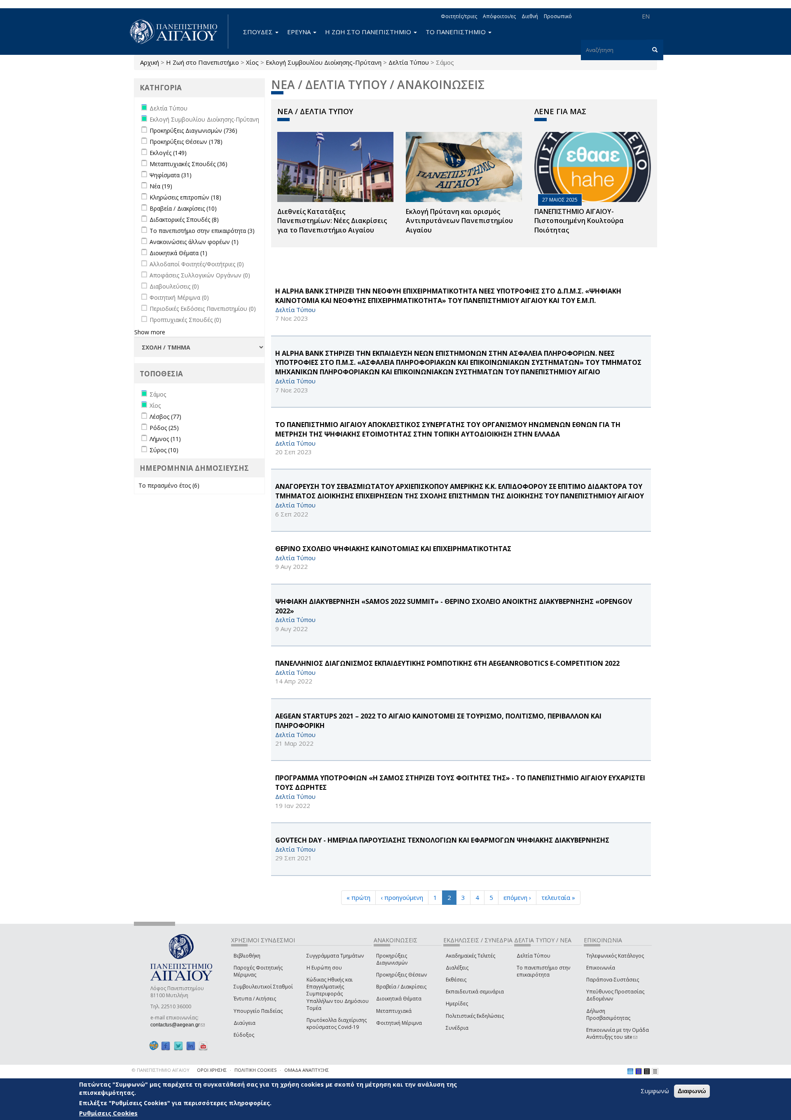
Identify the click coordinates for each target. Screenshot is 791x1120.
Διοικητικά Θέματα (398, 998)
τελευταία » (558, 897)
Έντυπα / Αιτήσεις (255, 998)
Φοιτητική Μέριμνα (399, 1022)
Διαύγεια (244, 1022)
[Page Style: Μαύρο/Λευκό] (655, 1071)
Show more (149, 332)
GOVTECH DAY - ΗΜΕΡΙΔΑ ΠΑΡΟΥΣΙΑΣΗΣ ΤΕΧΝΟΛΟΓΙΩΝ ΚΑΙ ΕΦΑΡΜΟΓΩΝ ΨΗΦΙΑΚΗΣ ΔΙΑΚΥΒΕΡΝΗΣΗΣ (442, 840)
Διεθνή (530, 16)
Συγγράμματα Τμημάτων (335, 955)
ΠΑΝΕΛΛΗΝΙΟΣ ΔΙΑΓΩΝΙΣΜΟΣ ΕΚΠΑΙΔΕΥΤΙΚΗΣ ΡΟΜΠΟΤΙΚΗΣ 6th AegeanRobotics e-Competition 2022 (447, 663)
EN (646, 16)
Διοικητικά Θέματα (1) (178, 253)
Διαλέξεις (457, 967)
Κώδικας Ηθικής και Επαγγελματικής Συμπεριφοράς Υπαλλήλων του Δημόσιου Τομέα (338, 994)
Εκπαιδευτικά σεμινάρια (475, 991)
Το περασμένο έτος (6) (168, 485)
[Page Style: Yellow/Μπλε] (638, 1071)
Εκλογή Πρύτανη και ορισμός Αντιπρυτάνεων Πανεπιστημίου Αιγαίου (459, 221)
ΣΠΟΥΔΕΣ (258, 32)
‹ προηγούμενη (402, 897)
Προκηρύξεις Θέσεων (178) (186, 142)
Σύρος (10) (164, 450)
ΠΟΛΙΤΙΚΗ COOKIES (255, 1070)
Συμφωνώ (655, 1091)
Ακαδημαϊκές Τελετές (470, 955)
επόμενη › (517, 897)
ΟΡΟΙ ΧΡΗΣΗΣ (212, 1070)
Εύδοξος (244, 1034)
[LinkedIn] (190, 1045)
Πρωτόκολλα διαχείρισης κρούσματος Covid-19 (337, 1024)
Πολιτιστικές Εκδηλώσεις (475, 1015)
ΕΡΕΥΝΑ (299, 32)
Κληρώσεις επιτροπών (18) (185, 197)
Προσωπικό (558, 16)
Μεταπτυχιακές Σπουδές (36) (188, 164)
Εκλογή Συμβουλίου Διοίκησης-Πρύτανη (323, 62)
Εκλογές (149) (168, 153)
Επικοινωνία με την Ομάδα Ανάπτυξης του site (617, 1033)
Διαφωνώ (692, 1090)
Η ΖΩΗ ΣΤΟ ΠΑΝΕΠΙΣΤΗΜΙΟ (369, 32)
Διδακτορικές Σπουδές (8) (184, 219)
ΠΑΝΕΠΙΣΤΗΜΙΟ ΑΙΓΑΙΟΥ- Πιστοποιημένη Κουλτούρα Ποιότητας (579, 221)
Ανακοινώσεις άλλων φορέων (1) (194, 242)
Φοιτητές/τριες (459, 16)
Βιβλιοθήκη (247, 955)
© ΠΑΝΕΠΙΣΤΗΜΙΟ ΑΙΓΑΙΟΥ (161, 1070)
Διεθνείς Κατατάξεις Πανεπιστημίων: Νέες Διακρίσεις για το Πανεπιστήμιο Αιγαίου (332, 221)
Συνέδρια (457, 1027)
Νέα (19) (161, 186)
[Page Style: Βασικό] (630, 1071)
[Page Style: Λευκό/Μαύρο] (647, 1071)
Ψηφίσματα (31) (171, 175)
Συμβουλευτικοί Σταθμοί (263, 986)
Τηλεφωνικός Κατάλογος (615, 955)
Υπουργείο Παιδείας (258, 1010)
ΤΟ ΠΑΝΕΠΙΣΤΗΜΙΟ (456, 32)
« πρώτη (358, 897)
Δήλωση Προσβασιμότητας (608, 1014)
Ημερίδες (457, 1003)
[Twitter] (178, 1045)
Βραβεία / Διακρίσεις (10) (183, 208)
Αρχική (149, 62)
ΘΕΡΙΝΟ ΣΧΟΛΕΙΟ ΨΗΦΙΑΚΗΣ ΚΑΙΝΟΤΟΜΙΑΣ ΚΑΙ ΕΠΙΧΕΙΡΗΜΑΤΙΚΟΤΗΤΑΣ (393, 548)
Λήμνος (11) (165, 439)
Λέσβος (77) (165, 416)
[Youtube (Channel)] (203, 1045)
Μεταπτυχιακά (394, 1010)
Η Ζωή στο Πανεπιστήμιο (202, 62)
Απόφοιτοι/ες (499, 16)
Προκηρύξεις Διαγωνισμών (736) (193, 130)
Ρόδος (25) (164, 428)
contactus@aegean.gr (177, 1025)
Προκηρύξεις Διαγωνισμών (391, 959)
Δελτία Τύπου (408, 62)
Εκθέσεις (456, 979)
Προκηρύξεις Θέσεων (401, 974)
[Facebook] (165, 1045)
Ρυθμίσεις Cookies (108, 1113)
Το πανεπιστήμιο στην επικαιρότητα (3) (202, 231)
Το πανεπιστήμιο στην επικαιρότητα (543, 971)
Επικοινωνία (600, 967)
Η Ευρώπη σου (324, 967)
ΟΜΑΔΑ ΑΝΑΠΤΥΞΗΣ (306, 1070)
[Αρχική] (178, 31)
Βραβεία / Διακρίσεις (401, 986)
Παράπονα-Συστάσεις (612, 979)
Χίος (252, 62)
